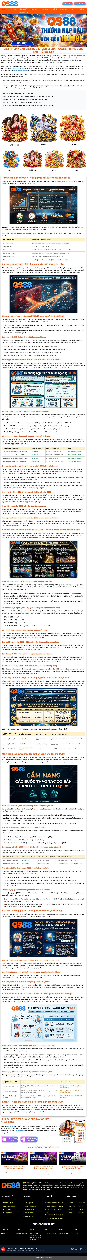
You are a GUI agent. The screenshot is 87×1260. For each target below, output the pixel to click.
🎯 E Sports (34, 9)
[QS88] (9, 4)
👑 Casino (44, 9)
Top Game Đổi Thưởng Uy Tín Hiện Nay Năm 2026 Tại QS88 (72, 1167)
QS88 (3, 9)
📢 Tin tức (65, 12)
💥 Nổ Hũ (54, 9)
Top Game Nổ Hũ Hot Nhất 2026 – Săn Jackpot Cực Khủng (14, 1167)
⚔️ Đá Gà (72, 9)
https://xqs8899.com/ (39, 815)
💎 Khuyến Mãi (23, 12)
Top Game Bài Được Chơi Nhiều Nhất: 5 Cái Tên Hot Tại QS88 (43, 1167)
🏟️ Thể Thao (12, 9)
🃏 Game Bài (23, 9)
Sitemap (50, 1257)
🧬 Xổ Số (81, 9)
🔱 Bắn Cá (63, 9)
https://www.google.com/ (16, 68)
